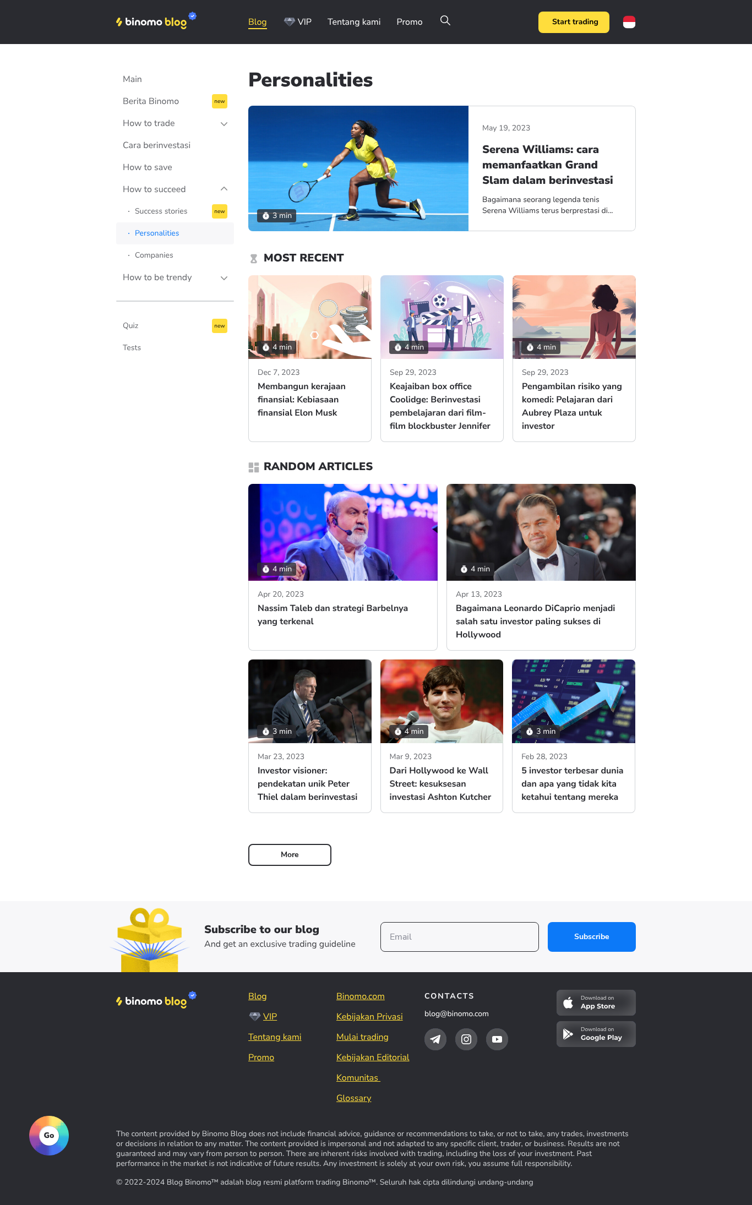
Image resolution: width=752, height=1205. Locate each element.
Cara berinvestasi (156, 145)
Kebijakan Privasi (369, 1017)
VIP (305, 22)
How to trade (149, 123)
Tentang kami (354, 22)
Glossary (353, 1098)
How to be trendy (157, 277)
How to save (147, 167)
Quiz (130, 325)
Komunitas (358, 1078)
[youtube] (497, 1039)
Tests (132, 347)
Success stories (161, 211)
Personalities (157, 233)
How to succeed (154, 189)
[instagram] (466, 1039)
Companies (154, 255)
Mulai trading (362, 1037)
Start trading (575, 22)
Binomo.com (360, 996)
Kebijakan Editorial (373, 1057)
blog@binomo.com (456, 1013)
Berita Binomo (151, 101)
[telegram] (435, 1039)
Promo (409, 22)
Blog (257, 22)
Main (132, 79)
